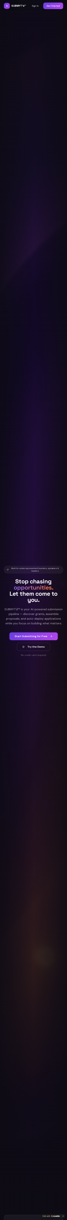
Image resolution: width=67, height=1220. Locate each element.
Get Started (53, 5)
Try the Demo (36, 646)
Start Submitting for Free (31, 636)
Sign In (35, 5)
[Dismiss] (63, 1216)
